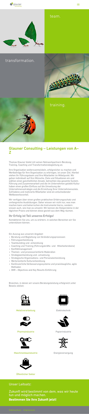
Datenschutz (15, 410)
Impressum (29, 410)
